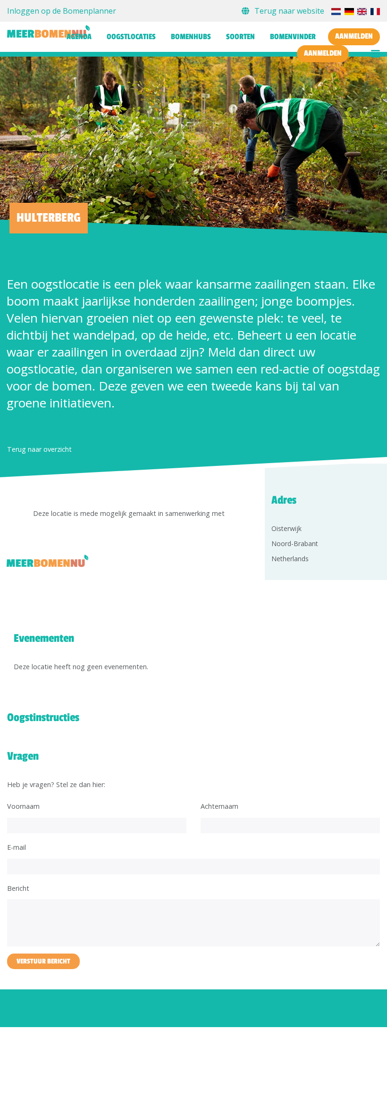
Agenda (79, 36)
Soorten (240, 36)
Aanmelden (354, 36)
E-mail (16, 847)
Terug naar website (289, 11)
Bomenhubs (191, 36)
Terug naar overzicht (39, 449)
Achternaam (219, 806)
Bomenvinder (293, 36)
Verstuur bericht (43, 961)
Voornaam (23, 806)
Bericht (18, 888)
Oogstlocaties (131, 36)
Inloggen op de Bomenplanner (61, 11)
